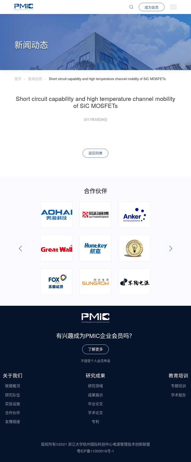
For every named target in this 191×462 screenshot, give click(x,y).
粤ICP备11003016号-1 (95, 451)
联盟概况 (12, 385)
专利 (95, 421)
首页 (17, 78)
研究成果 (95, 375)
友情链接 (12, 421)
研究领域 (95, 385)
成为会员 (152, 7)
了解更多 (95, 349)
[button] (170, 248)
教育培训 (178, 375)
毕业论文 (95, 403)
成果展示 (95, 395)
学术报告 (178, 395)
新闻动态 (35, 78)
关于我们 (12, 375)
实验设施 (12, 403)
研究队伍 (12, 395)
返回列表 (95, 152)
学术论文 (95, 412)
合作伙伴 (12, 412)
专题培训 (178, 385)
